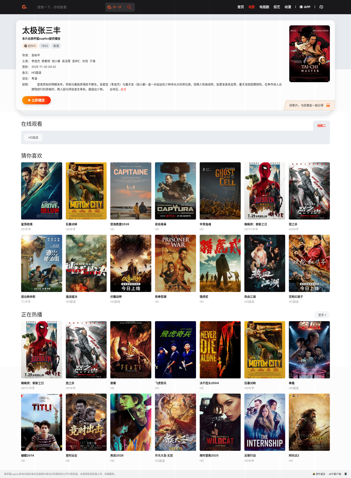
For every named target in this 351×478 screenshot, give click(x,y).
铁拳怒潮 (160, 296)
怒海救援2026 (119, 224)
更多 (321, 315)
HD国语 (33, 137)
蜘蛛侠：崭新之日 (255, 224)
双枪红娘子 (296, 296)
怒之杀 (293, 224)
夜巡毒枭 (160, 224)
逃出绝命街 (28, 296)
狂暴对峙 (71, 224)
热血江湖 (250, 296)
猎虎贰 (204, 296)
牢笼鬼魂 (205, 224)
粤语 (34, 78)
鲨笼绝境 (26, 224)
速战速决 (71, 296)
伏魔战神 (116, 296)
